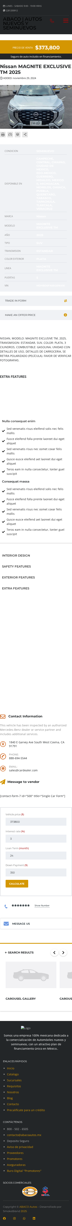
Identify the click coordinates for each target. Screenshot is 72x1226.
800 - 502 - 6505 (17, 1129)
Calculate (17, 883)
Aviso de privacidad (20, 1147)
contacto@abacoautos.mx (24, 1135)
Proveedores (15, 1153)
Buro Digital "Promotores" (24, 1171)
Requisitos (14, 1086)
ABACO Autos (28, 1206)
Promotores (14, 1159)
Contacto (13, 1104)
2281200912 (12, 10)
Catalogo (13, 1074)
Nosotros (13, 1092)
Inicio (10, 1068)
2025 (23, 1211)
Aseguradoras (16, 1165)
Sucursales (14, 1080)
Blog (10, 1098)
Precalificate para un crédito (26, 1110)
